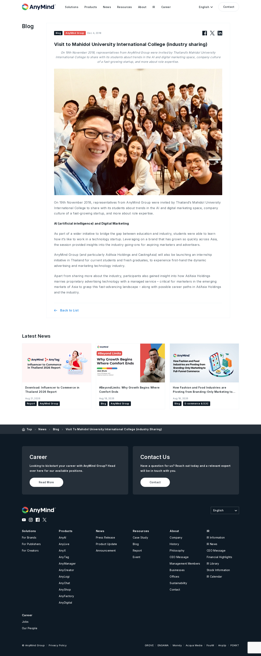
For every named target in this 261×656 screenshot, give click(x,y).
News (42, 429)
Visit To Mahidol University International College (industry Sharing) (114, 429)
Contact (228, 6)
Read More (46, 482)
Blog (56, 429)
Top (29, 429)
